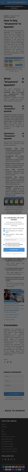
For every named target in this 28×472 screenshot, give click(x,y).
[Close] (25, 216)
